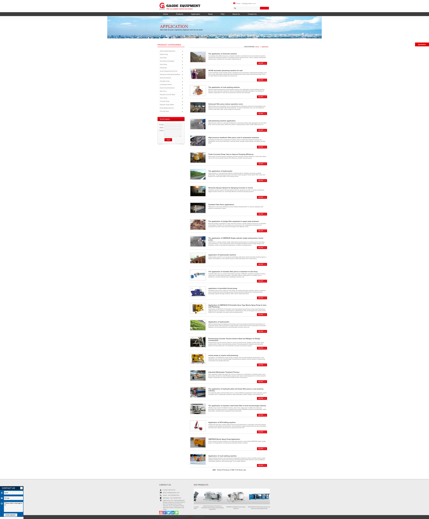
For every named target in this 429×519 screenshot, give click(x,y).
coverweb (202, 516)
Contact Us (252, 14)
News (210, 14)
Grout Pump (163, 64)
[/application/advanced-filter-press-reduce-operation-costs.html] (197, 112)
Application (195, 14)
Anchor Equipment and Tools (168, 71)
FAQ (222, 14)
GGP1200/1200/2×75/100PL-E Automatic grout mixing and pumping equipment (201, 507)
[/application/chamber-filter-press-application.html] (197, 212)
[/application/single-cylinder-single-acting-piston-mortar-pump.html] (197, 246)
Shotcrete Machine (165, 78)
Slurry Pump (163, 98)
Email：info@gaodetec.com (245, 3)
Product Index (184, 516)
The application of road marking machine (224, 87)
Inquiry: (161, 130)
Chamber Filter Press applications (221, 204)
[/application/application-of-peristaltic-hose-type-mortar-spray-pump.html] (197, 313)
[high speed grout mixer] (224, 504)
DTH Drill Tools (164, 111)
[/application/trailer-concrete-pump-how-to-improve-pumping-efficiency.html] (197, 162)
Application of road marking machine (222, 456)
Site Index (180, 516)
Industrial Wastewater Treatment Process (223, 372)
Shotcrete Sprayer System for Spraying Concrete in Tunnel (230, 188)
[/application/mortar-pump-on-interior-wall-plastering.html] (197, 363)
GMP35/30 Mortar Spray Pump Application (224, 439)
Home (165, 14)
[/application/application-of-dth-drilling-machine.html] (197, 430)
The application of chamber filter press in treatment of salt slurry (233, 271)
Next (240, 470)
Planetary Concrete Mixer (167, 94)
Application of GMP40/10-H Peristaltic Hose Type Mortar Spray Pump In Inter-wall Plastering (237, 306)
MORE (261, 63)
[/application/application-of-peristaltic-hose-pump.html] (197, 296)
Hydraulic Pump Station (167, 104)
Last (244, 470)
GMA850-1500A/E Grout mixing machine (224, 507)
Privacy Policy (190, 516)
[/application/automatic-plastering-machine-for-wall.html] (197, 78)
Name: (161, 127)
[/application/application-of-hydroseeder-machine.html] (197, 263)
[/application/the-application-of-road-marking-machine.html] (197, 95)
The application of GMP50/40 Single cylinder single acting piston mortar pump (235, 239)
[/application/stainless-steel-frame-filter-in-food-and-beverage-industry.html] (197, 413)
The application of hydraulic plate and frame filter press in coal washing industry (235, 390)
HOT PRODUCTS (201, 485)
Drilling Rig (163, 68)
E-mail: (161, 124)
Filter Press (163, 91)
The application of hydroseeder (220, 171)
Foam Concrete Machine (167, 88)
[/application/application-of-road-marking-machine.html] (197, 464)
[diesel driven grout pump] (248, 504)
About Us (236, 14)
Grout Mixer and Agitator (167, 61)
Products (179, 14)
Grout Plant (163, 58)
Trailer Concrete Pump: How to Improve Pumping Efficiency (230, 154)
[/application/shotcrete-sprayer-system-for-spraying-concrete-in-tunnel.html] (197, 195)
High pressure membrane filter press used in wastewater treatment (233, 137)
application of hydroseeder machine (222, 255)
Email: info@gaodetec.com (171, 492)
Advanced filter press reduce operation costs (225, 104)
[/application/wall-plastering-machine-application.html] (197, 128)
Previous (225, 470)
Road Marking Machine (167, 108)
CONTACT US (165, 485)
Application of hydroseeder (218, 322)
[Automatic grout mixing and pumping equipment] (201, 504)
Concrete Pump (164, 101)
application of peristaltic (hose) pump (222, 288)
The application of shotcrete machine (222, 54)
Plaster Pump (164, 54)
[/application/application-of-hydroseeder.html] (197, 330)
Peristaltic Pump (165, 81)
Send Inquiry (165, 119)
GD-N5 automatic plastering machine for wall (225, 70)
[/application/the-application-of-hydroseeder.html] (197, 179)
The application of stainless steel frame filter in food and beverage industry (237, 406)
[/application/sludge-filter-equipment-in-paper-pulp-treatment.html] (197, 229)
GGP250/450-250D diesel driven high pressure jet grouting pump (248, 507)
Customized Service (166, 84)
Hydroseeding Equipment (167, 51)
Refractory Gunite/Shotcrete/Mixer (170, 74)
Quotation (422, 44)
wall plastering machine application (222, 121)
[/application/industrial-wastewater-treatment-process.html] (197, 380)
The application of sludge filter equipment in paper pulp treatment (233, 221)
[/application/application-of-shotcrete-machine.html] (197, 61)
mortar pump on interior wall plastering (223, 355)
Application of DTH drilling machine (222, 422)
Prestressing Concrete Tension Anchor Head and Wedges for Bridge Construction (234, 339)
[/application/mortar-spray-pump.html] (197, 447)
